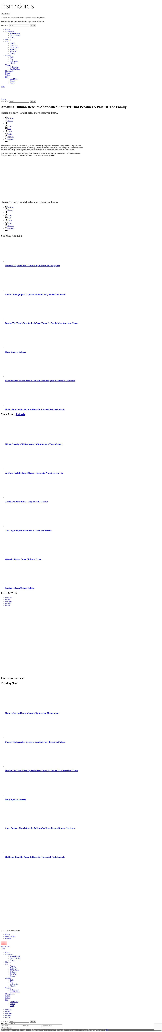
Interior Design (15, 33)
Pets (11, 59)
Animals (8, 55)
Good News (14, 79)
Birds (11, 57)
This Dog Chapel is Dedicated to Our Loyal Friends (28, 530)
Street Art (13, 51)
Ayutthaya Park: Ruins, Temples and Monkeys (26, 502)
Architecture (9, 31)
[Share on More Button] (6, 123)
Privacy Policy (10, 936)
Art (6, 41)
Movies (7, 39)
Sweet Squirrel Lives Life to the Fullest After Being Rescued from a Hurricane (40, 381)
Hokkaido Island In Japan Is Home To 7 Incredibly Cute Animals (35, 409)
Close (3, 948)
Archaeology (14, 67)
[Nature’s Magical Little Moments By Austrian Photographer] (83, 250)
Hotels (12, 37)
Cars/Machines (15, 69)
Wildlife (12, 63)
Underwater (14, 61)
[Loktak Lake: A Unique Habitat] (83, 573)
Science (12, 81)
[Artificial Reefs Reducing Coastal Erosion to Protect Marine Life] (83, 458)
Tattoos (12, 53)
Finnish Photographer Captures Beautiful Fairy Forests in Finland (35, 294)
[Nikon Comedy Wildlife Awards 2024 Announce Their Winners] (83, 429)
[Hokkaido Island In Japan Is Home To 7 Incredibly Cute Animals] (83, 394)
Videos (7, 75)
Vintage (8, 65)
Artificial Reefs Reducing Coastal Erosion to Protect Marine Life (34, 473)
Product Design (15, 35)
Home (7, 29)
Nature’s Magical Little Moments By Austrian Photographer (32, 265)
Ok (107, 1030)
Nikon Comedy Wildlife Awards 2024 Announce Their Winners (33, 444)
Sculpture (13, 49)
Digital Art (13, 45)
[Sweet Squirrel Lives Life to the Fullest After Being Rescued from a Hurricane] (83, 365)
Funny (12, 83)
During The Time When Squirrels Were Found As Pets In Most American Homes (41, 323)
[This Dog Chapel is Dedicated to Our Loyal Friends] (83, 515)
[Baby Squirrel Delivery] (83, 337)
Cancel (9, 1028)
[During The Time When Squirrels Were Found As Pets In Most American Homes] (83, 308)
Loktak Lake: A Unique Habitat (19, 588)
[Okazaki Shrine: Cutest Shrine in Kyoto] (83, 544)
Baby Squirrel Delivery (15, 352)
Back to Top (5, 946)
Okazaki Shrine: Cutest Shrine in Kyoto (23, 559)
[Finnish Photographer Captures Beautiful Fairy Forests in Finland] (83, 279)
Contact (8, 938)
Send (3, 1028)
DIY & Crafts (14, 47)
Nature (7, 73)
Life (6, 77)
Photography (9, 71)
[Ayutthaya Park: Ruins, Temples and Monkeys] (83, 486)
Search (33, 25)
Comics (12, 43)
